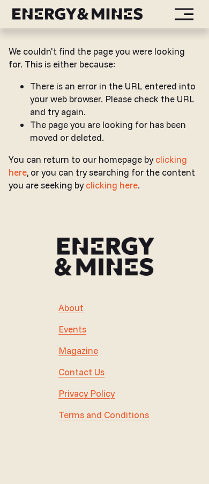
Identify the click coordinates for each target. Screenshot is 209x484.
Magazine (78, 350)
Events (72, 329)
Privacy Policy (86, 393)
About (71, 307)
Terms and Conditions (103, 414)
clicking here (112, 185)
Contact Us (81, 371)
